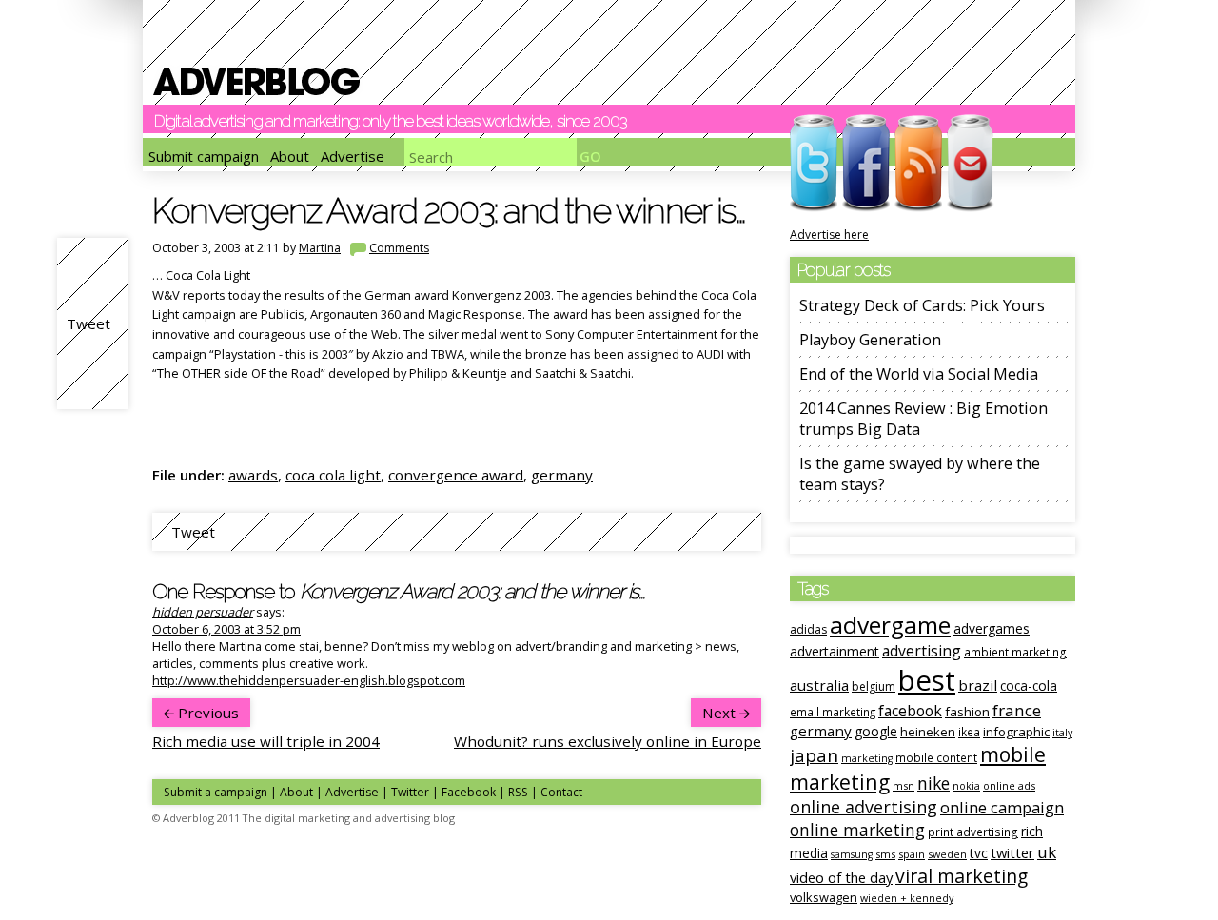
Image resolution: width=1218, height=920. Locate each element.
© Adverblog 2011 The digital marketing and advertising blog (303, 818)
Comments (399, 248)
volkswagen (823, 897)
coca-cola (1028, 686)
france (1016, 710)
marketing (867, 758)
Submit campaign (203, 156)
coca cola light (333, 474)
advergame (890, 624)
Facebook (469, 792)
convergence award (455, 474)
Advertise (352, 156)
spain (911, 854)
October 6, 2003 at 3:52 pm (226, 628)
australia (819, 685)
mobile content (936, 757)
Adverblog (256, 81)
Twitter (410, 792)
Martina (320, 248)
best (926, 680)
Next (720, 712)
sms (885, 854)
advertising (921, 650)
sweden (947, 854)
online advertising (863, 806)
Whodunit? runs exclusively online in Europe (607, 741)
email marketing (832, 711)
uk (1046, 852)
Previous (206, 712)
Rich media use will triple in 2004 (266, 741)
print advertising (973, 831)
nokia (966, 786)
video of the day (841, 877)
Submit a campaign (215, 792)
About (289, 156)
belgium (873, 686)
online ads (1009, 785)
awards (253, 474)
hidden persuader (202, 611)
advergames (991, 628)
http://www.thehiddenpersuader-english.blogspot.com (308, 680)
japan (814, 755)
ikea (969, 731)
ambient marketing (1015, 651)
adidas (808, 629)
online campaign (1002, 807)
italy (1062, 732)
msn (903, 785)
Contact (561, 792)
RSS (518, 792)
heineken (927, 731)
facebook (910, 710)
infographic (1016, 731)
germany (562, 474)
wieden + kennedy (906, 898)
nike (933, 783)
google (876, 731)
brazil (977, 685)
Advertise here (829, 234)
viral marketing (961, 876)
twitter (1012, 852)
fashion (967, 711)
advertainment (834, 651)
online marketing (857, 829)
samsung (852, 854)
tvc (979, 853)
